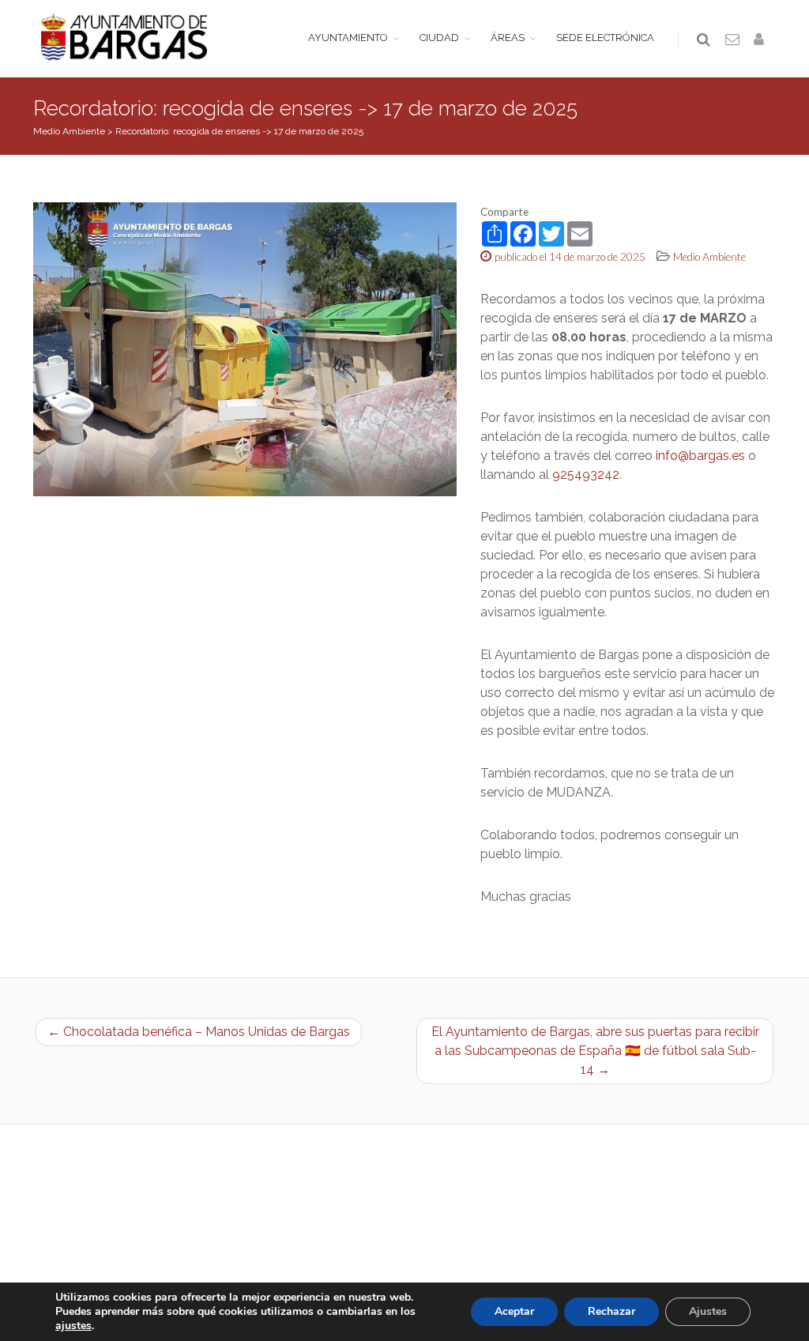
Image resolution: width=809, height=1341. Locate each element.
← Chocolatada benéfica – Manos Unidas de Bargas (198, 1031)
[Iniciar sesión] (761, 40)
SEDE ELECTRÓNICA (605, 37)
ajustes (73, 1326)
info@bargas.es (700, 455)
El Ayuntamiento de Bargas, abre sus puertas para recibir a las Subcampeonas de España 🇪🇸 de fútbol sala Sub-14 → (595, 1050)
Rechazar (611, 1311)
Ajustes (708, 1311)
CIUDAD (439, 37)
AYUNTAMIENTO (348, 37)
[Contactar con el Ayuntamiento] (733, 40)
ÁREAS (508, 37)
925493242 (585, 474)
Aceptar (514, 1311)
